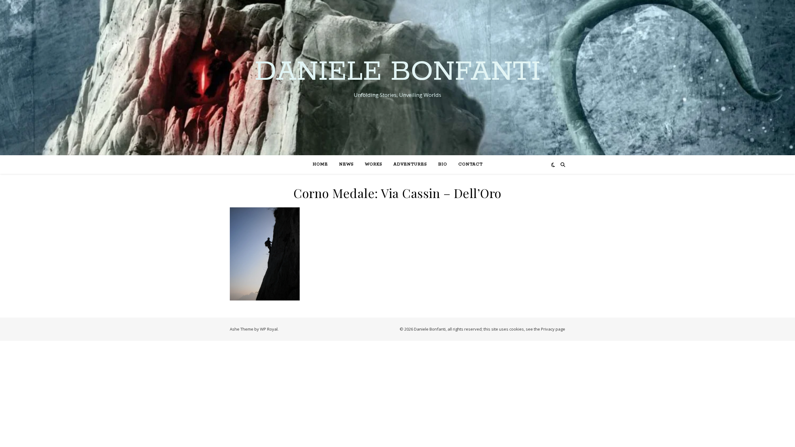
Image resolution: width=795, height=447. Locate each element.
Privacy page (553, 329)
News (346, 164)
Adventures (410, 164)
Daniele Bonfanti (398, 72)
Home (320, 164)
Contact (470, 164)
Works (373, 164)
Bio (442, 164)
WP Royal (269, 329)
